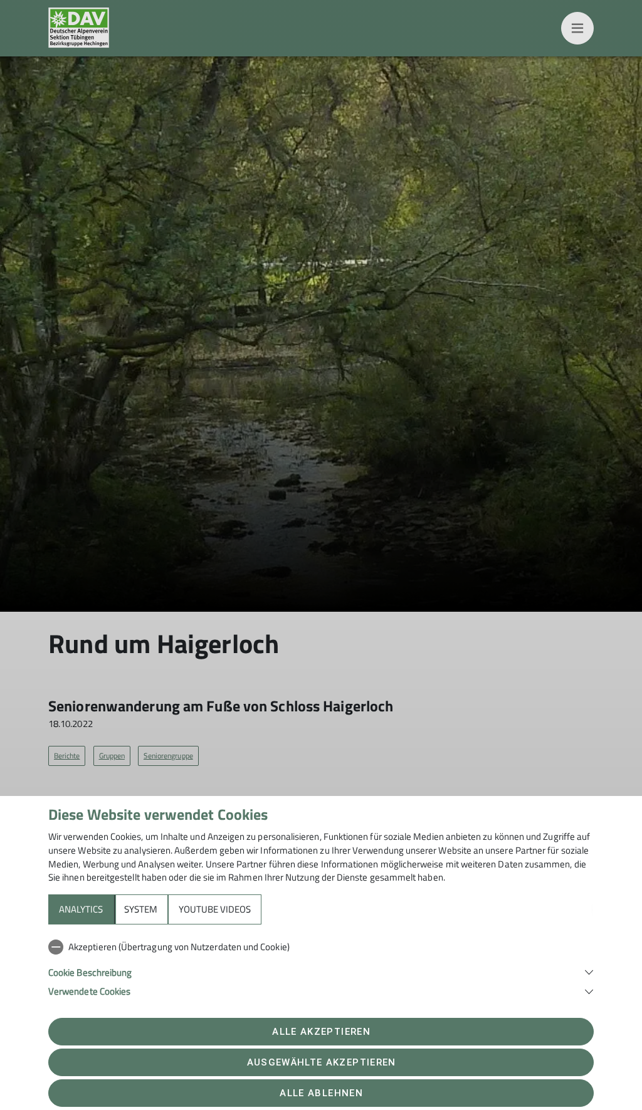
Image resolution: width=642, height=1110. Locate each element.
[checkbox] (321, 947)
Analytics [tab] (81, 909)
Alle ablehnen (321, 1093)
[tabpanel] (321, 966)
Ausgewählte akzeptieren (321, 1062)
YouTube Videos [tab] (215, 909)
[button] (321, 971)
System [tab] (140, 909)
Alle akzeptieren (321, 1031)
